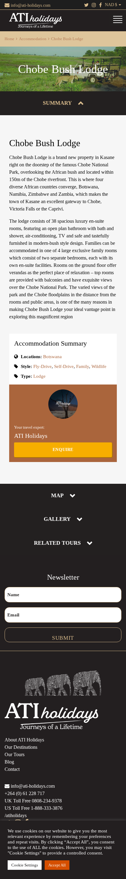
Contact (12, 769)
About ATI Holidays (24, 739)
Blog (9, 761)
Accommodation (32, 38)
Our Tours (14, 754)
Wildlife (98, 366)
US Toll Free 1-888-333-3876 (33, 808)
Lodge (39, 376)
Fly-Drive (42, 366)
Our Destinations (21, 747)
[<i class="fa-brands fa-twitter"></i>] (86, 4)
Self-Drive (64, 366)
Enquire (63, 449)
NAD (109, 4)
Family (82, 366)
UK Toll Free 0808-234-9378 (33, 800)
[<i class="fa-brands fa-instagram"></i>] (94, 4)
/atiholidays (16, 815)
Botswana (52, 356)
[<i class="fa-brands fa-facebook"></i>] (100, 4)
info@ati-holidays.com (29, 5)
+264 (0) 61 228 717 (25, 793)
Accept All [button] (57, 865)
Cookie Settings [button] (24, 865)
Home (9, 38)
